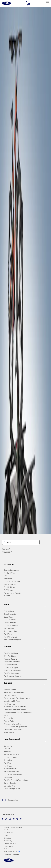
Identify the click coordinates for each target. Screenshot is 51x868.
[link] (6, 830)
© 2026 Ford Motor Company (13, 827)
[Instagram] (14, 819)
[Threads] (17, 819)
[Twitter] (6, 819)
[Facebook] (3, 819)
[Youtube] (10, 819)
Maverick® (7, 552)
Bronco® (6, 549)
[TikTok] (21, 819)
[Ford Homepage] (9, 862)
